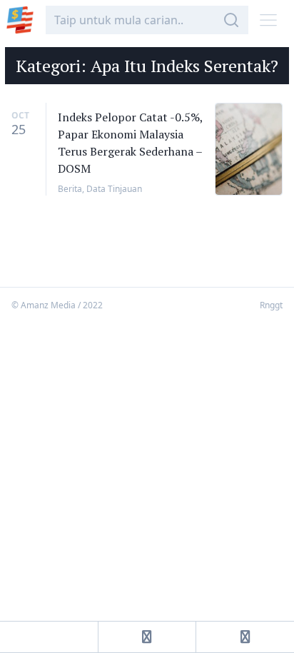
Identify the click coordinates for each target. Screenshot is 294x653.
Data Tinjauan (114, 189)
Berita (70, 189)
